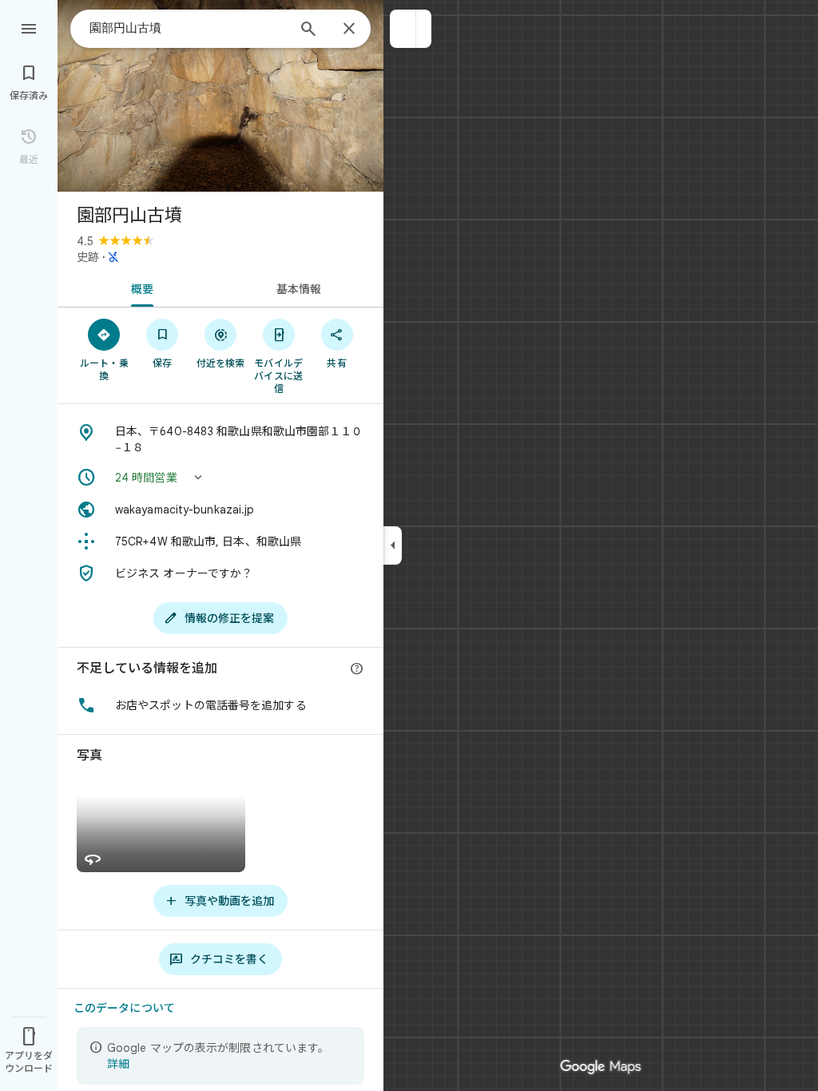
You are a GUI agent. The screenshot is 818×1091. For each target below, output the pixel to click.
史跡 (88, 257)
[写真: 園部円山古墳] (220, 96)
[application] (409, 545)
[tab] (139, 287)
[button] (403, 29)
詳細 (118, 1064)
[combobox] (187, 28)
